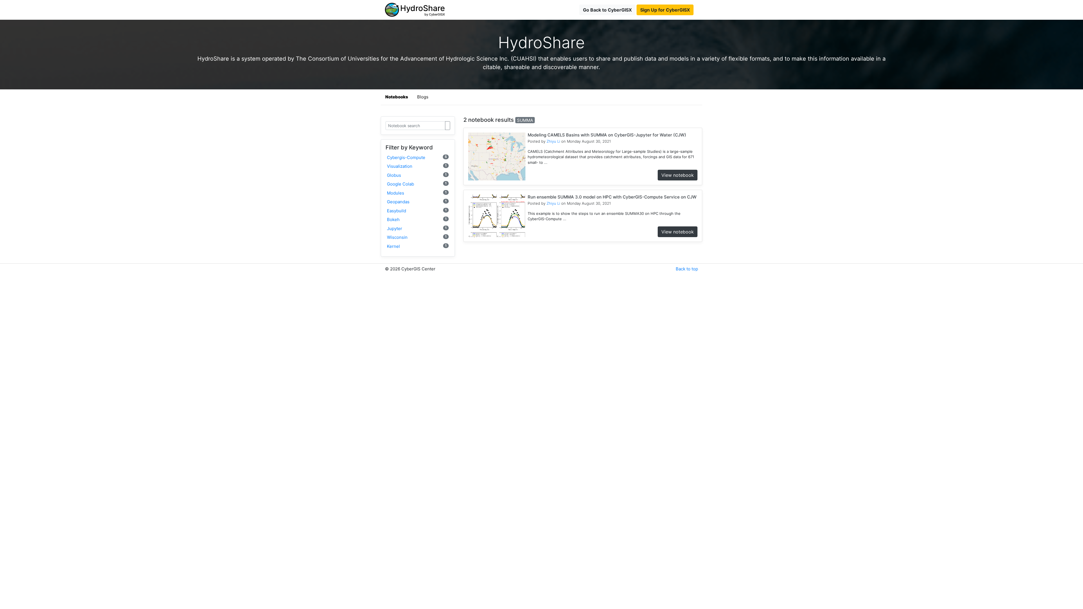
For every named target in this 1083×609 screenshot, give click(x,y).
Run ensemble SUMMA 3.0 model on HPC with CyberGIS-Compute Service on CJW (612, 197)
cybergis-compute (417, 157)
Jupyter (417, 228)
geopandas (417, 201)
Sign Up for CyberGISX (665, 10)
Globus (417, 175)
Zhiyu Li (553, 141)
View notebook (677, 175)
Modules (417, 193)
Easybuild (417, 210)
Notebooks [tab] (396, 97)
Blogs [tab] (422, 97)
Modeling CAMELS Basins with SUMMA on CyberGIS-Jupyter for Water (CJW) (607, 135)
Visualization (417, 166)
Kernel (417, 246)
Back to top (687, 269)
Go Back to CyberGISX (607, 10)
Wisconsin (417, 237)
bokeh (417, 219)
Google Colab (417, 184)
